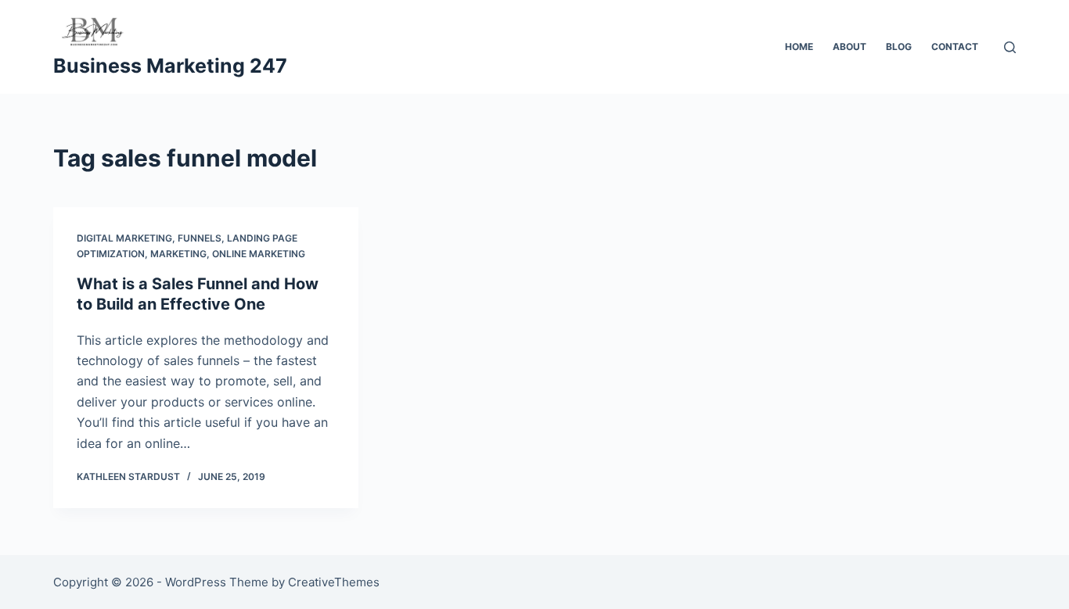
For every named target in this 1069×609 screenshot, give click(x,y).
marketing (178, 254)
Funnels (199, 238)
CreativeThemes (334, 582)
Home (799, 46)
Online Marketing (258, 254)
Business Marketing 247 (170, 65)
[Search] (1010, 47)
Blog (899, 46)
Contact (954, 46)
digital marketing (124, 238)
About (849, 46)
